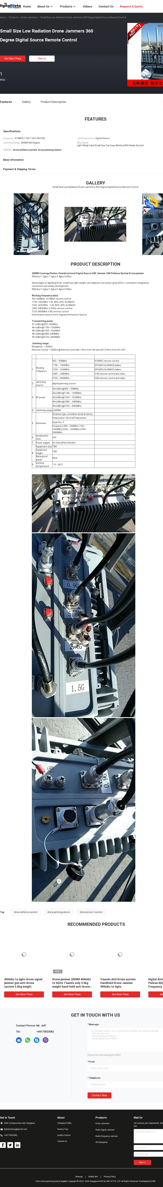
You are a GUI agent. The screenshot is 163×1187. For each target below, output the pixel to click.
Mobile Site (93, 1177)
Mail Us (42, 58)
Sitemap (78, 1177)
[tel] (54, 1040)
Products (14, 17)
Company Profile (64, 1123)
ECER (153, 1181)
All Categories (102, 1142)
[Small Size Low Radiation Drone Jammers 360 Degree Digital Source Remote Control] (24, 954)
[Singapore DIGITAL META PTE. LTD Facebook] (3, 1145)
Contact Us (62, 1141)
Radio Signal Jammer (105, 1130)
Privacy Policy (110, 1177)
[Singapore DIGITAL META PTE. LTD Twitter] (10, 1145)
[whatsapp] (28, 1040)
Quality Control (63, 1135)
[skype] (36, 1040)
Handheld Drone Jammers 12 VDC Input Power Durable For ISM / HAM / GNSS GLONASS (23, 983)
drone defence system (25, 912)
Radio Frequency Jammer (107, 1136)
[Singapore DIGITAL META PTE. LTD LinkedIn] (17, 1145)
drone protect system (91, 912)
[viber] (45, 1040)
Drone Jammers (29, 17)
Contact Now (99, 1095)
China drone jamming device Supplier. (52, 1181)
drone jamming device (58, 912)
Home (3, 17)
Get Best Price (12, 58)
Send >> (142, 1162)
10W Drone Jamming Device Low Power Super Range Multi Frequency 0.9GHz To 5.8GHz (119, 983)
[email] (19, 1040)
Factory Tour (62, 1129)
